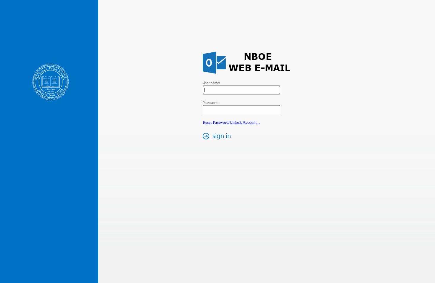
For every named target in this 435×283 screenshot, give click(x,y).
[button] (218, 136)
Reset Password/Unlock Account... (231, 122)
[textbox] (241, 90)
